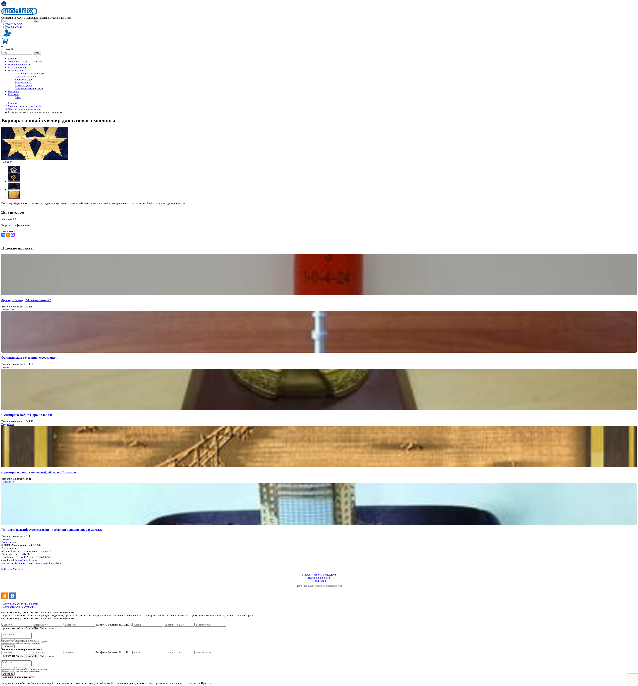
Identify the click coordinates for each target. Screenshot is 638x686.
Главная (12, 58)
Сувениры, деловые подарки (24, 109)
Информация (15, 70)
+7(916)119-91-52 (23, 557)
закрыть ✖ (7, 49)
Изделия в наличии (19, 64)
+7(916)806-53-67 (43, 557)
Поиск (37, 21)
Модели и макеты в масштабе (25, 61)
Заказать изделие (17, 67)
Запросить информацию (15, 225)
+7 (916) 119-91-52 (11, 24)
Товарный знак (23, 82)
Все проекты (8, 542)
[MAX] (13, 235)
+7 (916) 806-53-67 (11, 27)
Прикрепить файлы (12, 628)
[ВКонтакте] (3, 235)
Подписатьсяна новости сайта (319, 589)
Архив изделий (23, 85)
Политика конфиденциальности (19, 603)
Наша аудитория (24, 79)
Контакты (13, 94)
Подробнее (7, 309)
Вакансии (13, 91)
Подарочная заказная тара (29, 73)
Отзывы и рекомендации (29, 88)
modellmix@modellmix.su (23, 560)
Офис (18, 97)
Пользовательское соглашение (18, 606)
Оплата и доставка (25, 76)
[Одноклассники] (8, 235)
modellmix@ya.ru (52, 563)
